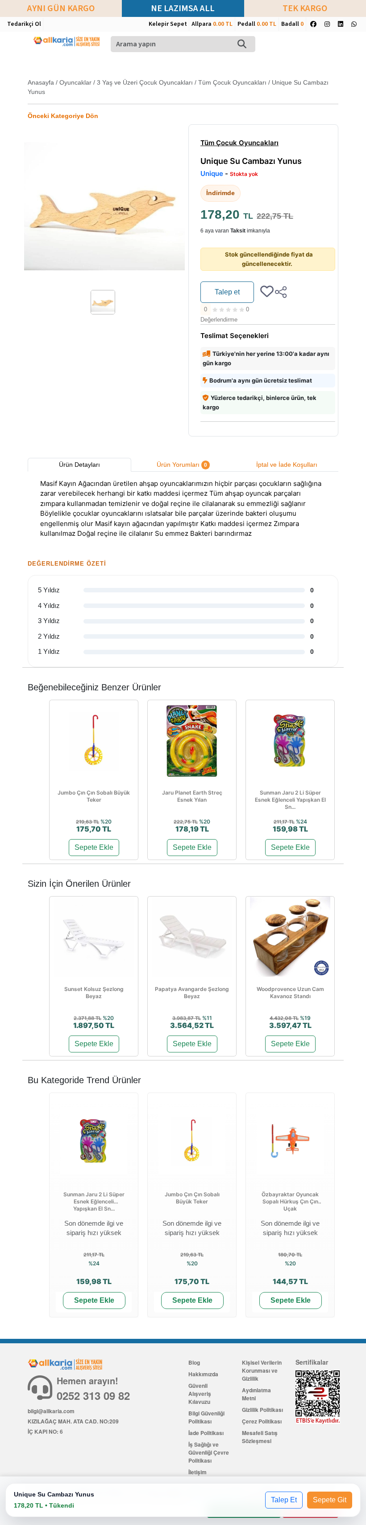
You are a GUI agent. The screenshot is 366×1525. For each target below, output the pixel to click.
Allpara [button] (212, 24)
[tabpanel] (183, 510)
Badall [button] (292, 24)
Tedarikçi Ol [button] (24, 24)
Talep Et (284, 1500)
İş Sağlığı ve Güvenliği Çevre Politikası (208, 1452)
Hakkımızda (203, 1374)
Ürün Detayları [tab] (79, 464)
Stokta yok (244, 174)
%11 (207, 1018)
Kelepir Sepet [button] (168, 24)
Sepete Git (329, 1500)
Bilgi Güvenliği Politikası (206, 1417)
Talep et (227, 292)
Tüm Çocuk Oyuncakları (232, 82)
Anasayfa (41, 82)
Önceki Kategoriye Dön (63, 115)
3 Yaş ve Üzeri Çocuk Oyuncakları (145, 82)
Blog (194, 1362)
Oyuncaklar (75, 82)
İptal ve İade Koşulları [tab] (286, 464)
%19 (305, 1018)
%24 (301, 821)
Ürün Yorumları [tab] (182, 464)
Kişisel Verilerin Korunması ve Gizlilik (262, 1370)
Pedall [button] (256, 24)
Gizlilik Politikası (262, 1410)
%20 (106, 821)
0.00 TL (223, 24)
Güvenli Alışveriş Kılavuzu (199, 1394)
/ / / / (178, 87)
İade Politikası (206, 1433)
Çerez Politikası (262, 1421)
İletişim (197, 1472)
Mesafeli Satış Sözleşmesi (260, 1437)
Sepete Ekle (94, 847)
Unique (211, 173)
